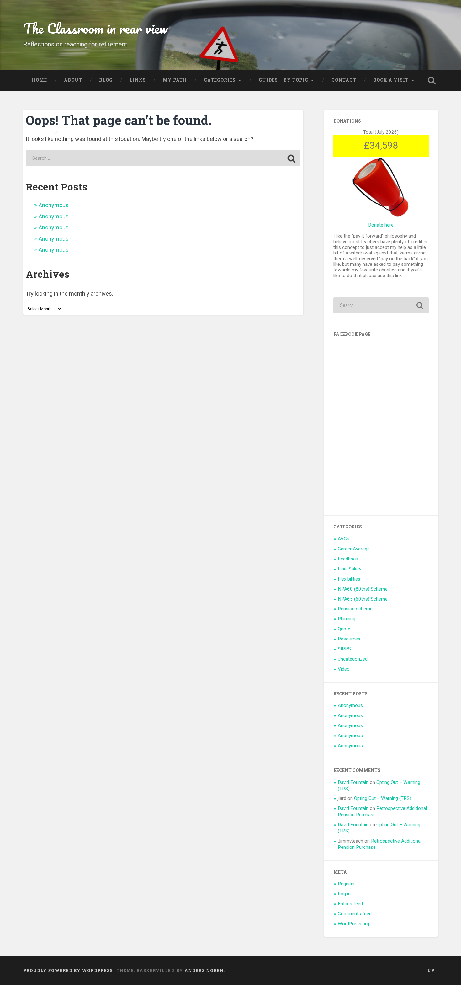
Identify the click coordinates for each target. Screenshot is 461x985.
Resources (349, 639)
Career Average (354, 549)
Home (39, 80)
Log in (344, 894)
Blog (106, 80)
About (73, 80)
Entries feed (350, 904)
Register (346, 883)
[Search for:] (163, 158)
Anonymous (54, 205)
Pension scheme (355, 609)
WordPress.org (353, 924)
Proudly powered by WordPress (68, 970)
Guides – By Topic (283, 80)
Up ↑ (432, 970)
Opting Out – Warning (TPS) (382, 798)
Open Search (432, 80)
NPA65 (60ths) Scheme (363, 599)
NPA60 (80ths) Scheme (363, 589)
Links (138, 80)
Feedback (348, 559)
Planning (346, 619)
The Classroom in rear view (95, 28)
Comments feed (355, 914)
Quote (344, 629)
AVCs (343, 539)
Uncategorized (353, 659)
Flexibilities (349, 579)
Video (344, 669)
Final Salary (349, 569)
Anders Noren (204, 970)
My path (175, 80)
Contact (343, 80)
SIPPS (344, 649)
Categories (220, 80)
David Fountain (353, 782)
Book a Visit (391, 80)
